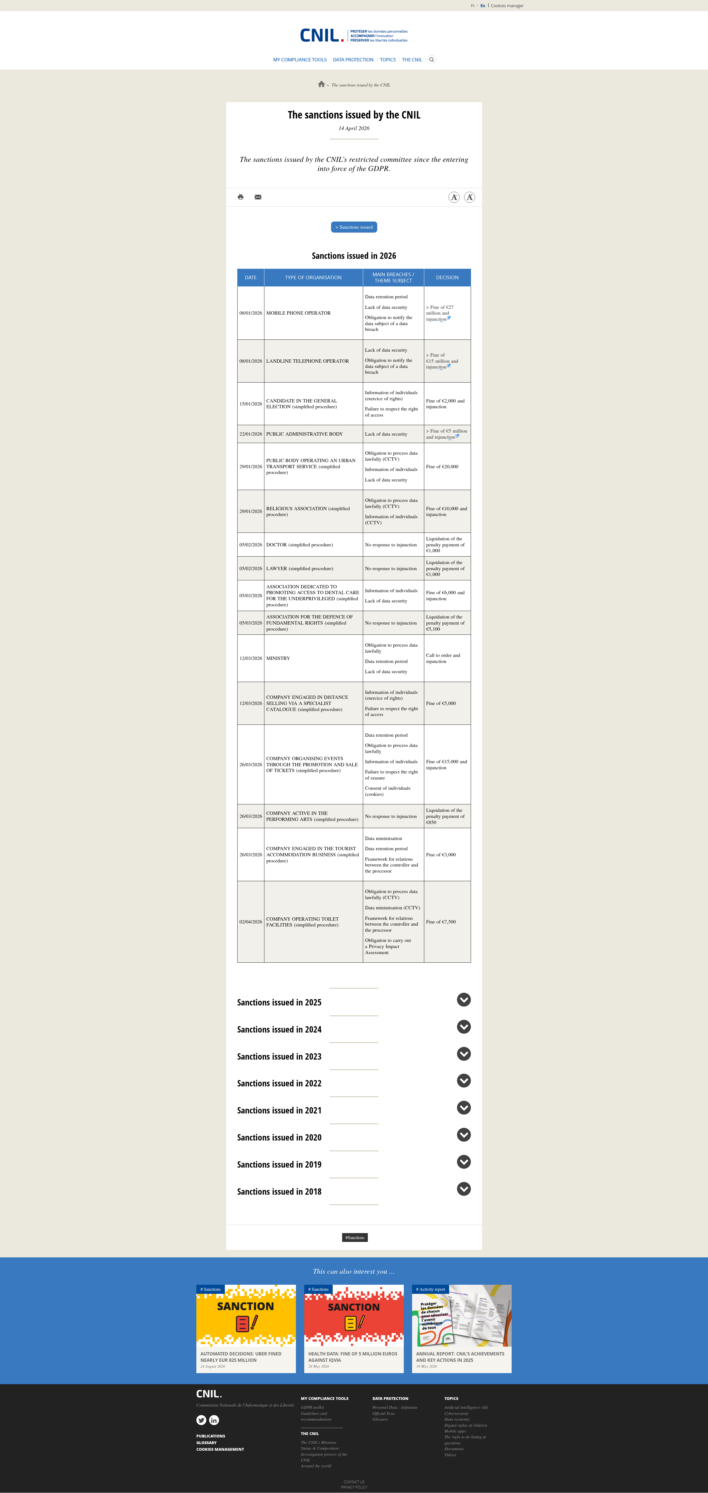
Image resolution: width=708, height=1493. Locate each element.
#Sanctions (355, 1237)
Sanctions (212, 1289)
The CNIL (412, 59)
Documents (454, 1448)
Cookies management (220, 1449)
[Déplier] (464, 1000)
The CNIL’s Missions (318, 1442)
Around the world (316, 1465)
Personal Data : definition (395, 1407)
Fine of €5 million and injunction (446, 433)
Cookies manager (507, 5)
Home (321, 84)
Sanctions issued (356, 226)
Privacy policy (354, 1487)
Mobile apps (455, 1431)
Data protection (353, 59)
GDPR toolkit (312, 1407)
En (482, 6)
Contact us (354, 1481)
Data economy (457, 1419)
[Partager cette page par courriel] (258, 197)
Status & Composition (320, 1448)
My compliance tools (300, 59)
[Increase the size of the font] (469, 197)
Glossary (380, 1419)
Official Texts (384, 1413)
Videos (450, 1454)
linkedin (214, 1420)
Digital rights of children (465, 1425)
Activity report (432, 1289)
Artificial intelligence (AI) (466, 1407)
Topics (388, 59)
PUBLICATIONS (210, 1436)
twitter (201, 1420)
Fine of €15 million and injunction (442, 360)
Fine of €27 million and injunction (440, 313)
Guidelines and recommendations (316, 1416)
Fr (473, 5)
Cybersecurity (456, 1413)
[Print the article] (240, 197)
